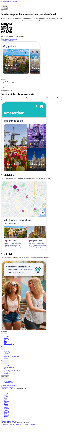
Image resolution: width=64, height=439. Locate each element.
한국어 (6, 405)
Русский (6, 415)
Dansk (5, 398)
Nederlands (7, 408)
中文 (5, 418)
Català (5, 395)
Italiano (6, 407)
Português (6, 412)
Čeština (6, 396)
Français (6, 404)
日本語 (6, 410)
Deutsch (6, 399)
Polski (5, 413)
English (6, 393)
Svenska (6, 416)
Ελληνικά (6, 401)
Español (6, 402)
